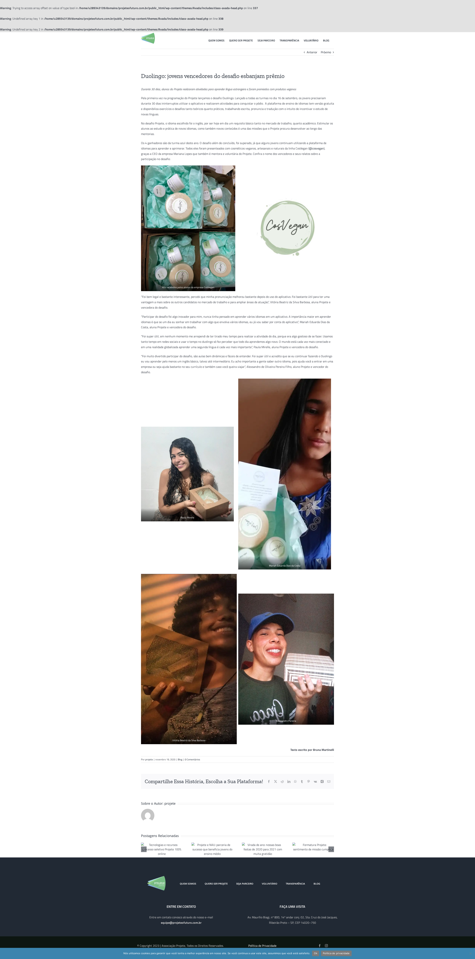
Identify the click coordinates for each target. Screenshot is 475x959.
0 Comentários (192, 759)
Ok (315, 953)
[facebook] (319, 945)
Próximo (326, 52)
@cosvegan (316, 148)
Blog (180, 759)
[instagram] (326, 945)
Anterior (312, 52)
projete (149, 759)
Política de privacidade (336, 953)
